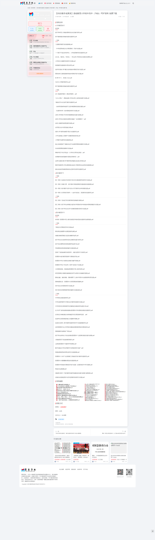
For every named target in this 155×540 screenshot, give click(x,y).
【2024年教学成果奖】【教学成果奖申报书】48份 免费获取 (62, 456)
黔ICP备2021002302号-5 (39, 484)
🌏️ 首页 (40, 3)
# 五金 (118, 459)
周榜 (46, 36)
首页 (29, 7)
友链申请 (79, 469)
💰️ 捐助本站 (72, 3)
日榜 (43, 36)
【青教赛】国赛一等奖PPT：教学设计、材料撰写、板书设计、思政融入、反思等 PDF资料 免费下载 (81, 458)
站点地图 (61, 469)
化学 (67, 265)
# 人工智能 (100, 459)
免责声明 (67, 469)
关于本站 (85, 469)
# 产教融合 (123, 459)
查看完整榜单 (40, 73)
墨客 (72, 16)
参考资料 (58, 459)
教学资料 (33, 7)
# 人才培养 (68, 459)
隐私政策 (73, 469)
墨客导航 (32, 484)
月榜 (50, 36)
